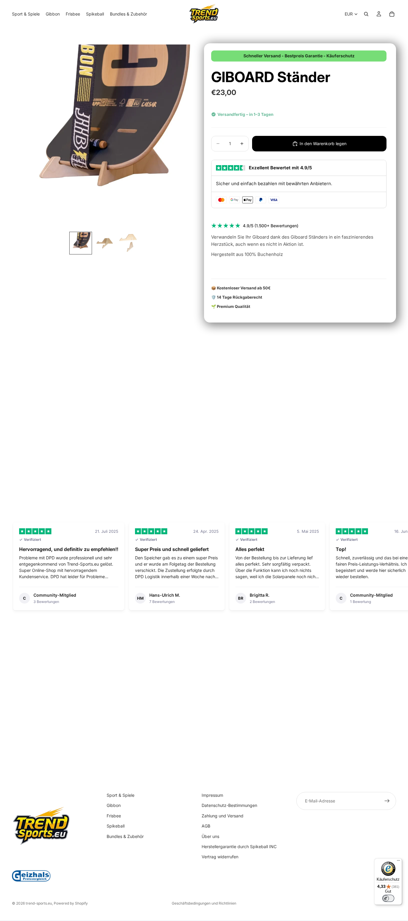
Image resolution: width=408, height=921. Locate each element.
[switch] (388, 898)
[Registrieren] (387, 801)
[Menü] (398, 861)
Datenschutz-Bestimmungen (229, 805)
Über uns (210, 836)
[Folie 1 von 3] (80, 243)
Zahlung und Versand (222, 815)
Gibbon (114, 805)
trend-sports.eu (39, 903)
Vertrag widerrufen (220, 856)
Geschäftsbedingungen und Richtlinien (204, 903)
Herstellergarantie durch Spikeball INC (239, 846)
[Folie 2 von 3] (104, 243)
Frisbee (114, 815)
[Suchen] (366, 14)
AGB (206, 826)
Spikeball (116, 826)
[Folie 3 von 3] (128, 243)
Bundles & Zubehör (125, 836)
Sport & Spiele (120, 795)
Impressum (212, 795)
